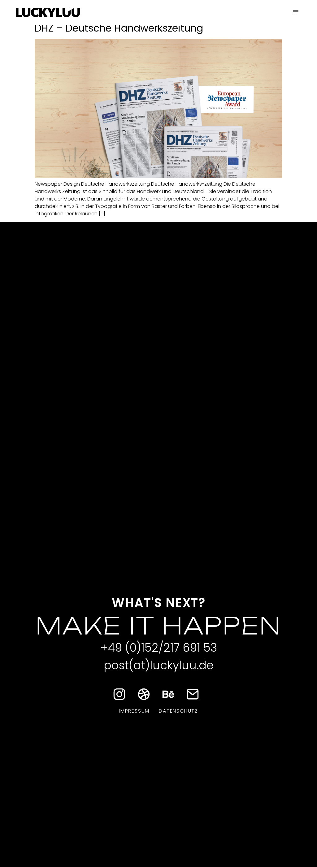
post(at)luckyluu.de (159, 665)
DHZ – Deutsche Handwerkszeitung (119, 28)
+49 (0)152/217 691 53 (158, 648)
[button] (296, 12)
